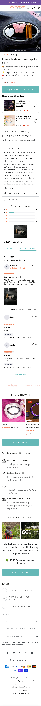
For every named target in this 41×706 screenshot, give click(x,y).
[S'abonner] (37, 636)
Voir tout (20, 442)
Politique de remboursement (22, 684)
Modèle (4, 424)
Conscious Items (23, 678)
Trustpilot (12, 493)
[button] (28, 8)
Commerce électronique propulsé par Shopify (20, 681)
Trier (12, 257)
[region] (20, 231)
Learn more (20, 572)
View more (8, 188)
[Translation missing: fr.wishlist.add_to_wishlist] (38, 14)
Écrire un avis (29, 249)
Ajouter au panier (20, 89)
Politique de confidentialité (21, 687)
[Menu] (2, 8)
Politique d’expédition (22, 693)
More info (19, 106)
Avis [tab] (7, 242)
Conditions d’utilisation (22, 690)
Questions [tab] (17, 242)
